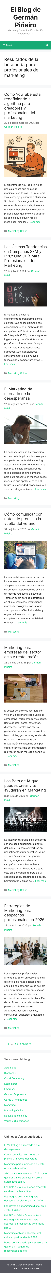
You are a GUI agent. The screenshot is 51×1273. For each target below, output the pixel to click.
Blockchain (10, 1073)
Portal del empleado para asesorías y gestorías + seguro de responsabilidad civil (25, 1246)
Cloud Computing (14, 1078)
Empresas (9, 1089)
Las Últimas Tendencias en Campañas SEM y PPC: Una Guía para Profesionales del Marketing (25, 256)
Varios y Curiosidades (16, 1121)
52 (17, 1043)
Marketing (13, 498)
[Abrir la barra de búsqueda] (47, 45)
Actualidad (10, 1067)
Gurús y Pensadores (15, 1099)
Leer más (35, 221)
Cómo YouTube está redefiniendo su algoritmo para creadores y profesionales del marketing (22, 106)
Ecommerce (11, 1083)
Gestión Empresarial (15, 1094)
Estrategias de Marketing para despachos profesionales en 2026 (24, 912)
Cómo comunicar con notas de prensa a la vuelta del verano (23, 519)
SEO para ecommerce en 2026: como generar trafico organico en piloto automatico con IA (25, 1177)
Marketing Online (17, 231)
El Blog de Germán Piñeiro (25, 17)
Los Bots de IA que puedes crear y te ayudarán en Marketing (25, 786)
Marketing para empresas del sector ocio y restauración (22, 652)
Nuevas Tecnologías (15, 1115)
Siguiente (27, 1043)
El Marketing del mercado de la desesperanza (18, 394)
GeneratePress (31, 1268)
